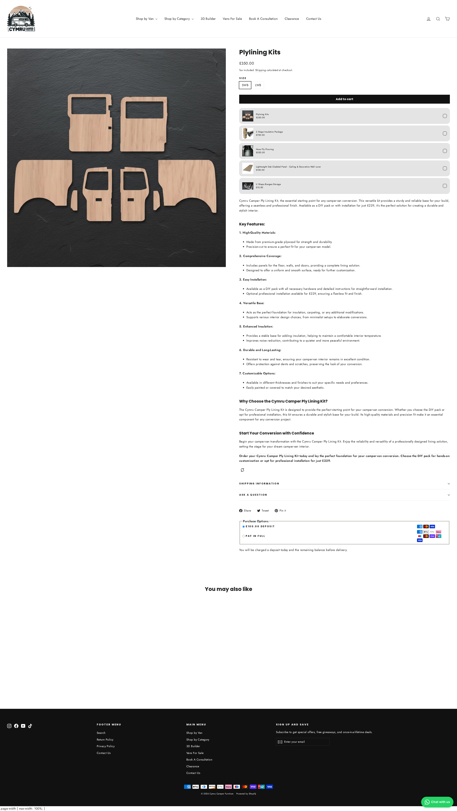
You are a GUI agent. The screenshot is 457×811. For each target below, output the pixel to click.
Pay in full (255, 536)
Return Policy (105, 740)
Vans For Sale (232, 18)
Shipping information (259, 483)
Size (243, 78)
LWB (258, 85)
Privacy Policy (106, 746)
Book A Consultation (263, 18)
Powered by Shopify (246, 793)
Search (101, 733)
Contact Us (313, 18)
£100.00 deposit (260, 526)
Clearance (292, 18)
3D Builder (208, 18)
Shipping (260, 70)
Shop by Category (177, 18)
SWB (245, 85)
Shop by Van (145, 18)
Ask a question (253, 495)
